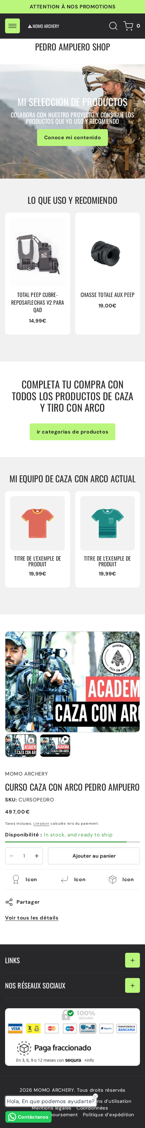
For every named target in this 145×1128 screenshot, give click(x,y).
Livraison (41, 823)
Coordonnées (92, 1108)
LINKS (12, 960)
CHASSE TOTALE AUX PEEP (106, 224)
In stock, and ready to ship (58, 834)
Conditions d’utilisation (104, 1101)
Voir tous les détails (32, 917)
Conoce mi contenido (72, 137)
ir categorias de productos (73, 431)
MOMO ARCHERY (54, 1090)
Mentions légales (51, 1108)
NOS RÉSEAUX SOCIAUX (35, 985)
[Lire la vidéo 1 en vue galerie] (55, 745)
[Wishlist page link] (98, 26)
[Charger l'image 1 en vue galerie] (20, 745)
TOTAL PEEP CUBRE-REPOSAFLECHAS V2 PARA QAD (36, 228)
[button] (12, 25)
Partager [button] (28, 902)
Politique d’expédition (108, 1115)
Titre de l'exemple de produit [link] (37, 561)
